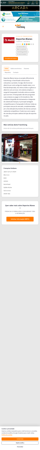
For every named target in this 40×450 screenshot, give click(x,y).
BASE (5, 178)
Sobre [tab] (6, 69)
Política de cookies (7, 435)
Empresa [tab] (26, 69)
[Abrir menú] (3, 26)
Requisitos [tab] (8, 72)
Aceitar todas (20, 439)
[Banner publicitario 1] (20, 2)
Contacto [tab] (15, 72)
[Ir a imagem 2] (20, 162)
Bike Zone (6, 175)
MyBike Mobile (8, 188)
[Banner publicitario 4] (20, 19)
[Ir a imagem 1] (19, 162)
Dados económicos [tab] (16, 69)
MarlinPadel (7, 184)
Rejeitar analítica (20, 443)
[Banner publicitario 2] (20, 8)
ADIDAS (6, 181)
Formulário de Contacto (11, 58)
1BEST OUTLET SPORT (10, 172)
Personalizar (20, 447)
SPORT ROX (7, 194)
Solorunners (7, 191)
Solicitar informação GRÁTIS (20, 219)
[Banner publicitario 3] (20, 14)
